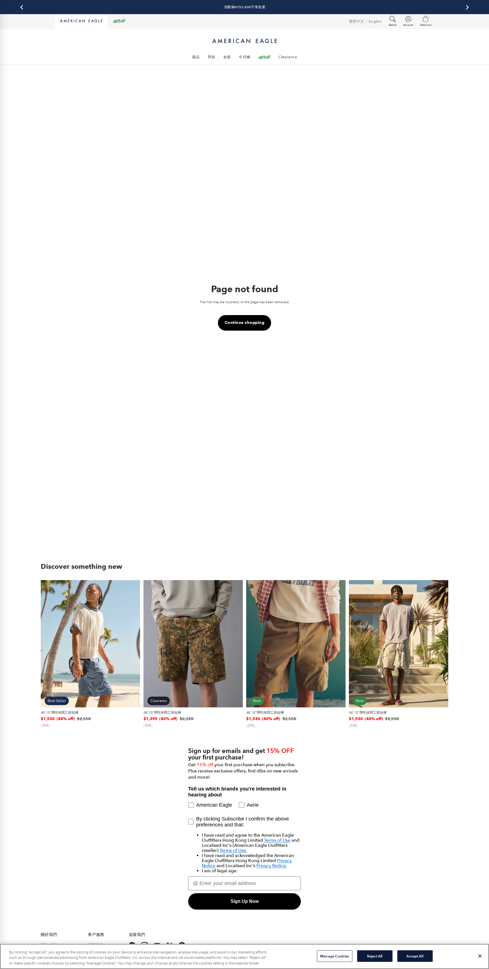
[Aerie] (119, 21)
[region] (244, 956)
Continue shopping (245, 322)
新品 (196, 57)
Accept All (414, 956)
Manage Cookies (334, 956)
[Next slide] (131, 644)
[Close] (480, 956)
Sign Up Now (245, 901)
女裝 (227, 57)
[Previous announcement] (21, 7)
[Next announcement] (467, 7)
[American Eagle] (81, 21)
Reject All (374, 956)
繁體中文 (356, 21)
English (375, 21)
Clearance (287, 57)
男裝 (211, 57)
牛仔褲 (244, 57)
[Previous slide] (49, 644)
